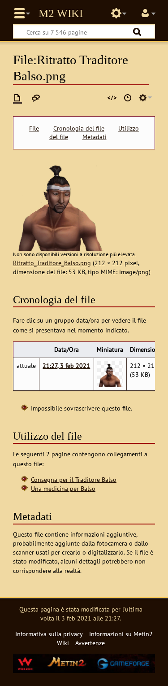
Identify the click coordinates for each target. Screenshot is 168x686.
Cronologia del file (78, 128)
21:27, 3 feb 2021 (66, 365)
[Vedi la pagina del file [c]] (17, 97)
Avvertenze (90, 642)
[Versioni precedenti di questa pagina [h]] (127, 97)
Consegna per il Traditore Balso (73, 479)
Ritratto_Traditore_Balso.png (52, 262)
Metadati (94, 137)
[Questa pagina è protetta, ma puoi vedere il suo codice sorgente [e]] (112, 97)
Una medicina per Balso (63, 488)
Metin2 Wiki (61, 13)
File (34, 128)
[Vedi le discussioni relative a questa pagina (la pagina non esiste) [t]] (35, 97)
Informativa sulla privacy (49, 633)
